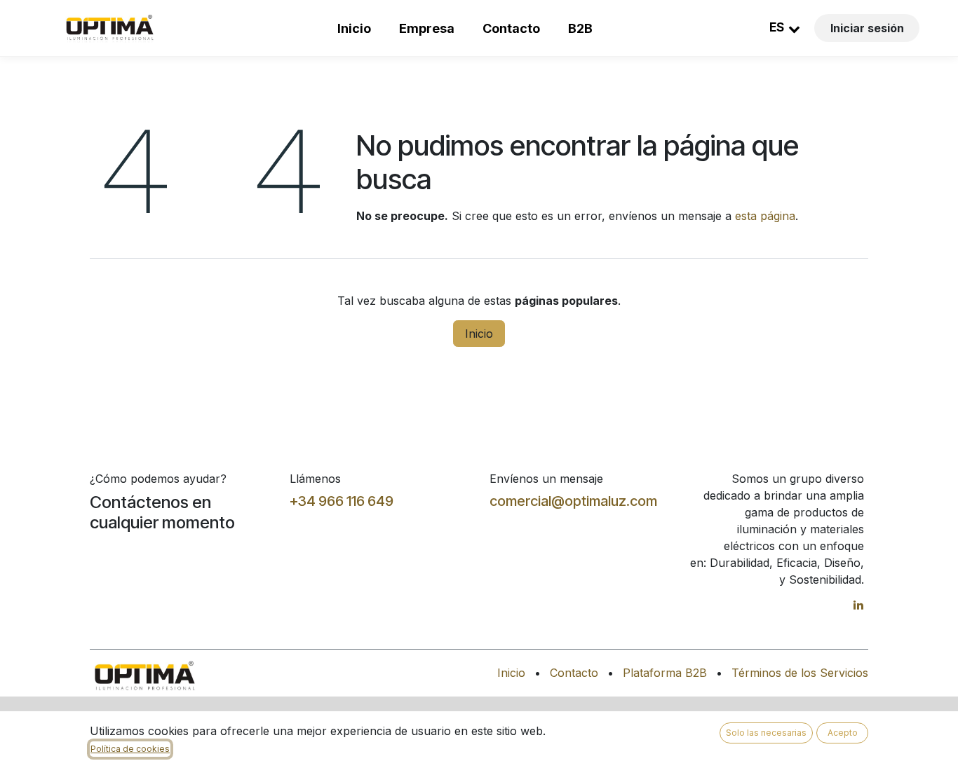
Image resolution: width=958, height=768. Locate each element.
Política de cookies (130, 748)
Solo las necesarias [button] (766, 732)
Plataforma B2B (665, 673)
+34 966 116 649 (341, 501)
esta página (765, 216)
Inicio (354, 28)
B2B (580, 28)
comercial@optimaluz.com (573, 501)
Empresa (426, 28)
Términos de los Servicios (799, 673)
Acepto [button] (843, 732)
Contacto (511, 28)
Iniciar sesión (867, 28)
